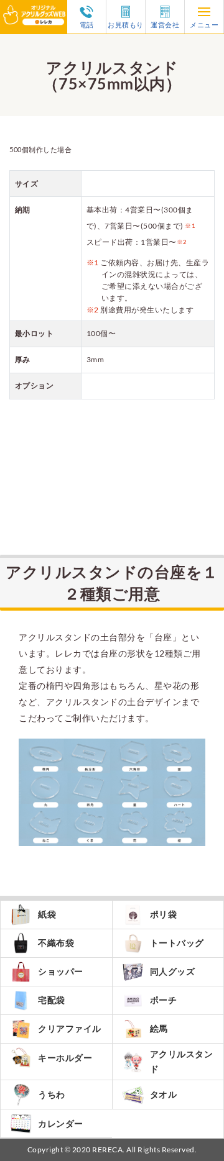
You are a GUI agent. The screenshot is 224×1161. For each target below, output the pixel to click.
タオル (163, 1094)
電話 (87, 24)
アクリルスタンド (181, 1061)
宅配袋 (51, 1000)
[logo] (33, 7)
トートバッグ (177, 942)
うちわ (51, 1094)
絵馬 (159, 1028)
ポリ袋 (163, 914)
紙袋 (47, 914)
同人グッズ (172, 971)
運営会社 (165, 24)
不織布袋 (56, 942)
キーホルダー (65, 1057)
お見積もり (126, 24)
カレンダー (60, 1123)
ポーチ (163, 1000)
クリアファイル (69, 1028)
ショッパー (60, 971)
